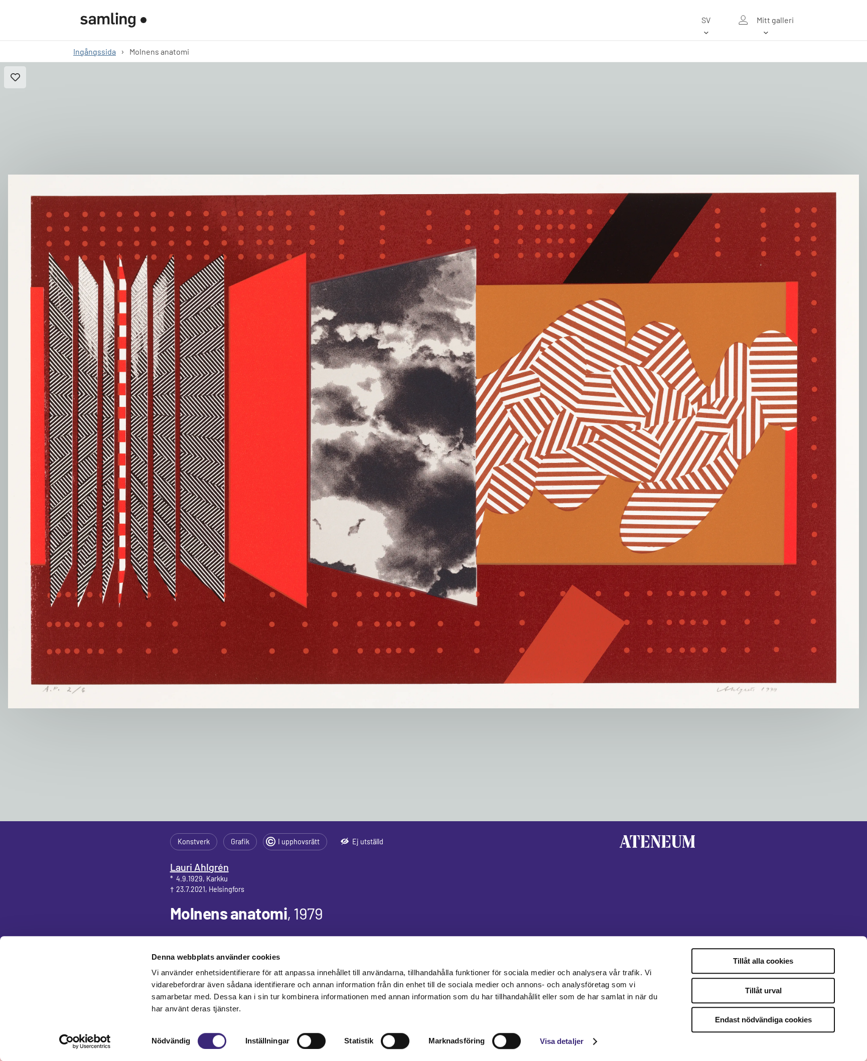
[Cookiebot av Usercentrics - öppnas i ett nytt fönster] (85, 1041)
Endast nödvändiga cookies (763, 1019)
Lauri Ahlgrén (199, 867)
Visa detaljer (562, 1041)
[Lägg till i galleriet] (15, 77)
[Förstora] (433, 441)
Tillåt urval (763, 990)
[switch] (311, 1041)
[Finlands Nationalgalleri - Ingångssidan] (113, 20)
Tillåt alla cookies (763, 961)
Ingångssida (94, 51)
